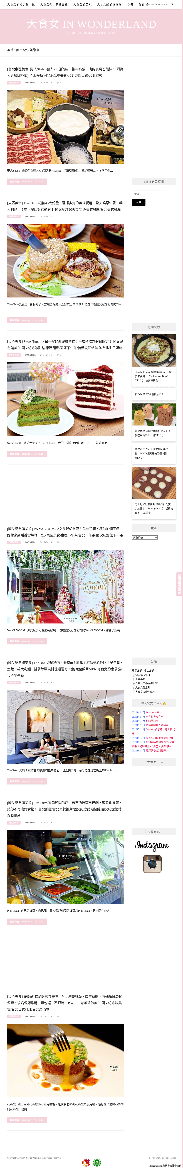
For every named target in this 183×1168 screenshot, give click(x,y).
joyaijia (30, 82)
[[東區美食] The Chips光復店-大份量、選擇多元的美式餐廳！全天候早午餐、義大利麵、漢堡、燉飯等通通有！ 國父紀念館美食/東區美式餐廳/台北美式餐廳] (65, 260)
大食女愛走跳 (82, 4)
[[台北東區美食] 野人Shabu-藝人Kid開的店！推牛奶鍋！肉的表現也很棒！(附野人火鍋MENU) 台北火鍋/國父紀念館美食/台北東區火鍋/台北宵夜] (65, 126)
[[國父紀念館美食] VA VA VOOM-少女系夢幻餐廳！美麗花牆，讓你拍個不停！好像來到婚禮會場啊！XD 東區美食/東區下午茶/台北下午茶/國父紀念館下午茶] (65, 586)
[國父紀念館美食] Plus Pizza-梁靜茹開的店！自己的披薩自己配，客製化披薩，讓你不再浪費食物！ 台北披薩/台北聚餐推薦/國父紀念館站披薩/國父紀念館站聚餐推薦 (64, 809)
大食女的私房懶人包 (21, 4)
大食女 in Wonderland (92, 24)
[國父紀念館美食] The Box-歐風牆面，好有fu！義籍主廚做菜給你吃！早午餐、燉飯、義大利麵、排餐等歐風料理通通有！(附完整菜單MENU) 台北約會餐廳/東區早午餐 (65, 669)
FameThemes (170, 1158)
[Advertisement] (65, 497)
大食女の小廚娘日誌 (54, 4)
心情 (130, 4)
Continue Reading (32, 182)
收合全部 (149, 670)
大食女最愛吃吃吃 (109, 4)
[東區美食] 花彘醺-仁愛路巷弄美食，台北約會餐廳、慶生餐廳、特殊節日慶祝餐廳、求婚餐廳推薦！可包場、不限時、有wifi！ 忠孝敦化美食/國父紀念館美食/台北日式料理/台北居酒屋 (64, 1003)
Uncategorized (142, 675)
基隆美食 (140, 679)
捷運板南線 (14, 83)
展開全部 (137, 670)
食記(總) (144, 4)
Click (179, 584)
